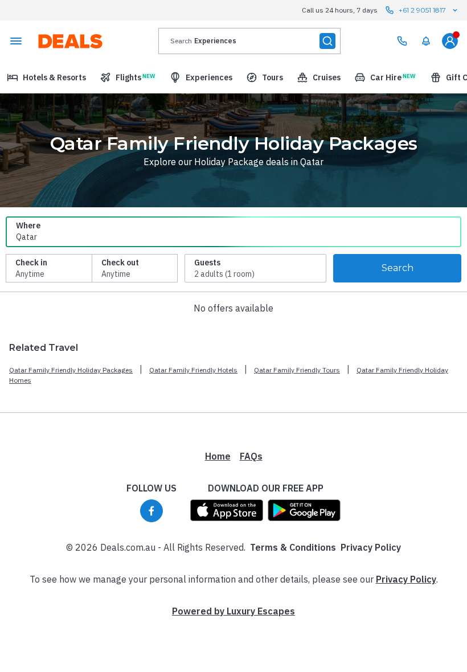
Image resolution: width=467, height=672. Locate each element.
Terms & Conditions (293, 547)
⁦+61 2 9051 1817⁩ (422, 10)
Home (218, 456)
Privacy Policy (371, 547)
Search (397, 268)
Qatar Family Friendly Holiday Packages (71, 370)
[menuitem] (426, 41)
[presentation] (249, 41)
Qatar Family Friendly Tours (297, 370)
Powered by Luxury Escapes (233, 611)
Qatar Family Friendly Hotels (193, 370)
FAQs (251, 456)
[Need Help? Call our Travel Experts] (402, 41)
